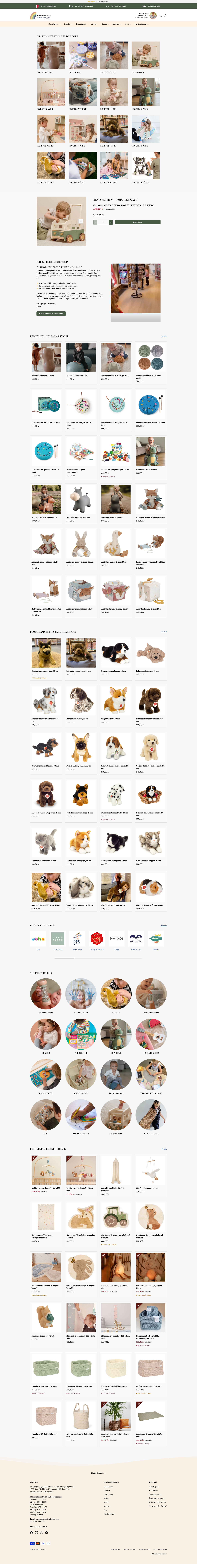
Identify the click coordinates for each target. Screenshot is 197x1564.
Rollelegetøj (80, 1093)
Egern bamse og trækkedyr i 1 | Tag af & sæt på (150, 563)
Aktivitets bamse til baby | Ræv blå (150, 517)
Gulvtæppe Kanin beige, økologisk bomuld (80, 1287)
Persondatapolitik (144, 1549)
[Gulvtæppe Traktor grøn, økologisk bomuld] (116, 1217)
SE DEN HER (98, 215)
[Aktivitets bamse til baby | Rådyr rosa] (46, 543)
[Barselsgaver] (51, 92)
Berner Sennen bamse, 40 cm (113, 671)
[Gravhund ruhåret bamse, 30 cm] (46, 747)
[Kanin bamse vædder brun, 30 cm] (46, 887)
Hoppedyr (116, 1053)
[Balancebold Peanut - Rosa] (46, 357)
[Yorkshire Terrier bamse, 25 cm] (81, 794)
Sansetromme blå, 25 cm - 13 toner (150, 423)
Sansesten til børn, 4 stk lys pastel (115, 376)
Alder (93, 24)
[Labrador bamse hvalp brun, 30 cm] (150, 700)
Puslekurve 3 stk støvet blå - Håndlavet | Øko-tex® (148, 1337)
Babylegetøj (46, 1012)
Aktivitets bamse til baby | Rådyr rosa (45, 563)
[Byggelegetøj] (151, 993)
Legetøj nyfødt (77, 109)
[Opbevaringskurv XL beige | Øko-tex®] (81, 1416)
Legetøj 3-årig (45, 145)
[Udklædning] (151, 1114)
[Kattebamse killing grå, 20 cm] (150, 842)
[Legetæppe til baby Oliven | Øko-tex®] (150, 1416)
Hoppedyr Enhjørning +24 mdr (44, 517)
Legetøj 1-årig (108, 109)
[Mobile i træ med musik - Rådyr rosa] (81, 1170)
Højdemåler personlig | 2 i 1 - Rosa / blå (115, 1337)
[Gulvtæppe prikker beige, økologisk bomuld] (46, 1217)
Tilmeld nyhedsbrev (157, 1502)
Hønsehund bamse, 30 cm (77, 719)
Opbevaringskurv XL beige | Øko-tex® (80, 1435)
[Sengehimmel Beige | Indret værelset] (116, 1170)
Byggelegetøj (151, 1012)
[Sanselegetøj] (114, 55)
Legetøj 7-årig (45, 182)
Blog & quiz (153, 1487)
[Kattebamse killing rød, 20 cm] (81, 842)
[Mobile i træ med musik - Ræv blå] (46, 1170)
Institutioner (140, 24)
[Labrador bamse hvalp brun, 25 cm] (46, 794)
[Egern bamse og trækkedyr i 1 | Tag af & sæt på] (150, 543)
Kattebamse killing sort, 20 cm (114, 861)
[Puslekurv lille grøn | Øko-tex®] (81, 1368)
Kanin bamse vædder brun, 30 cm (46, 905)
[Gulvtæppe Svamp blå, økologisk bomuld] (46, 1267)
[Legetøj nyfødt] (83, 92)
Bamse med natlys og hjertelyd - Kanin (149, 1287)
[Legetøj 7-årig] (51, 165)
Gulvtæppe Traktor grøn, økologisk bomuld (115, 1236)
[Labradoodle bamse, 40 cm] (150, 653)
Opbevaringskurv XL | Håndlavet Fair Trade (115, 1435)
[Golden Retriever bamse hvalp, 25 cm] (150, 747)
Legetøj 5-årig (108, 145)
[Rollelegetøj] (81, 1074)
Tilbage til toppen (97, 1473)
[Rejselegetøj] (45, 1074)
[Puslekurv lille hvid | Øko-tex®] (116, 1368)
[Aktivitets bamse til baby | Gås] (116, 543)
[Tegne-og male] (81, 1114)
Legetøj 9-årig (108, 182)
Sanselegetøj (107, 72)
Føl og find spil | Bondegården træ (115, 470)
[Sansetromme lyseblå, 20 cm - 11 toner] (46, 451)
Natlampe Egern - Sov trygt (43, 1336)
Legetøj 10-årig (140, 182)
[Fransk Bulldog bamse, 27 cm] (81, 747)
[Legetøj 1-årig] (114, 92)
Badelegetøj (81, 1012)
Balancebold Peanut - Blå (76, 376)
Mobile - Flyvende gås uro (147, 1188)
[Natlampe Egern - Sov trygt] (46, 1317)
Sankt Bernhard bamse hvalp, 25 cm (114, 767)
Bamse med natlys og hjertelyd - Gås (114, 1287)
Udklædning (151, 1133)
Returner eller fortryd (158, 1506)
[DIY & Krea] (83, 55)
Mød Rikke (153, 1491)
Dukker (46, 1053)
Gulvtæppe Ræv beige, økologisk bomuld (149, 1236)
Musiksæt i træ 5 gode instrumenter (75, 471)
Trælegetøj (116, 1133)
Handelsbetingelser (130, 1549)
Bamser (116, 1012)
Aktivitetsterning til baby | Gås (148, 609)
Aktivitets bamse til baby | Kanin (79, 562)
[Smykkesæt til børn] (151, 1074)
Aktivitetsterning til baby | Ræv (79, 609)
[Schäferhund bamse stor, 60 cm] (46, 653)
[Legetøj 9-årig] (114, 165)
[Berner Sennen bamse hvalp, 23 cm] (150, 794)
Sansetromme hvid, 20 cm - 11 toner (78, 424)
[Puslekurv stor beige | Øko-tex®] (150, 1368)
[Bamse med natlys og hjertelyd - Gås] (116, 1267)
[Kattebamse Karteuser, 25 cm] (46, 842)
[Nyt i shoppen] (51, 55)
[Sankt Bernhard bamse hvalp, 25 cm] (116, 747)
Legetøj (67, 24)
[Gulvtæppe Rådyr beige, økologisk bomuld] (81, 1217)
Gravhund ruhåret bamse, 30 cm (45, 766)
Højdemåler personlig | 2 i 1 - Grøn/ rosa (80, 1337)
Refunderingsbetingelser (159, 1554)
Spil (46, 1133)
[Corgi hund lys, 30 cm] (116, 700)
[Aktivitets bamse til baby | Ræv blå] (150, 499)
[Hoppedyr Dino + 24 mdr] (150, 451)
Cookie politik (115, 1549)
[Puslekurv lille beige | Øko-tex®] (46, 1416)
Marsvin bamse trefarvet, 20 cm (149, 905)
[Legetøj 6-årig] (146, 129)
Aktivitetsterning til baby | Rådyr (114, 609)
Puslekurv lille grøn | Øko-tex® (79, 1386)
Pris (127, 24)
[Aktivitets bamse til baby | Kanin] (81, 543)
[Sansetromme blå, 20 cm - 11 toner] (46, 404)
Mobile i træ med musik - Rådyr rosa (79, 1189)
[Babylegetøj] (45, 993)
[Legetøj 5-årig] (114, 129)
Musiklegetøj (151, 1053)
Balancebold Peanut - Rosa (43, 376)
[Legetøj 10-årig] (146, 165)
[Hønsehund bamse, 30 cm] (81, 700)
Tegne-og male (81, 1133)
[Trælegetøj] (116, 1114)
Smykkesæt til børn (151, 1093)
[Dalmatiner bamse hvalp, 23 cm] (116, 794)
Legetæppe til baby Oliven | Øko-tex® (149, 1435)
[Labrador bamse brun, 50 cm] (81, 653)
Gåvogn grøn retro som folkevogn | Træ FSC (123, 205)
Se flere (164, 925)
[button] (165, 15)
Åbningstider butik (157, 1498)
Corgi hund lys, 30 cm (110, 719)
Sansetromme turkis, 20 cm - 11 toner (114, 424)
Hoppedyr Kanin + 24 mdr (112, 517)
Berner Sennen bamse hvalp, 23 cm (149, 814)
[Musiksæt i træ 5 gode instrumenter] (81, 451)
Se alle (164, 336)
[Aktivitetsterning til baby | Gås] (150, 590)
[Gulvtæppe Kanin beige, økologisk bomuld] (81, 1267)
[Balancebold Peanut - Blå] (81, 357)
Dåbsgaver (138, 72)
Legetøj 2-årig (140, 109)
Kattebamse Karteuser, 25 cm (44, 861)
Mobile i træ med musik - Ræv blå (46, 1188)
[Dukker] (45, 1034)
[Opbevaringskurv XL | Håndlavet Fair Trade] (116, 1416)
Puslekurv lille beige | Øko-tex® (45, 1434)
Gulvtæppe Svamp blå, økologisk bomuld (45, 1287)
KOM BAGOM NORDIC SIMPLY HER (51, 313)
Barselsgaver (45, 109)
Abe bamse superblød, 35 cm (113, 905)
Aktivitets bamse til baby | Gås (113, 562)
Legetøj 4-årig (77, 145)
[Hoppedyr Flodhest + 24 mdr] (81, 499)
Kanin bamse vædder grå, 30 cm (79, 905)
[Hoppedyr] (116, 1034)
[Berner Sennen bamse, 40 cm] (116, 653)
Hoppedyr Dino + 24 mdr (146, 470)
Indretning (81, 24)
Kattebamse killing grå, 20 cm (148, 861)
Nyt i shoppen (45, 72)
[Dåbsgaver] (146, 55)
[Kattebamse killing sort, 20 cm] (116, 842)
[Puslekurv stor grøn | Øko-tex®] (46, 1368)
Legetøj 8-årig (77, 182)
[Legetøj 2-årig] (146, 92)
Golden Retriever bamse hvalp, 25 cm (150, 767)
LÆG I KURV (137, 222)
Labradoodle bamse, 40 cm (147, 671)
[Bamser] (116, 993)
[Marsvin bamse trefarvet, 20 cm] (150, 887)
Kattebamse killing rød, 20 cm (78, 861)
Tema (104, 24)
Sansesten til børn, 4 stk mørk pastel (148, 377)
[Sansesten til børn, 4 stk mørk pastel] (150, 357)
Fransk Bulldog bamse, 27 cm (78, 766)
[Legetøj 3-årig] (51, 129)
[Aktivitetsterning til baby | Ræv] (81, 590)
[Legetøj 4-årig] (83, 129)
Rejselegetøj (46, 1093)
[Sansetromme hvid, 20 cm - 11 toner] (81, 404)
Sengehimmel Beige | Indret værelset (112, 1189)
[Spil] (45, 1114)
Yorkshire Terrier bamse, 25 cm (79, 813)
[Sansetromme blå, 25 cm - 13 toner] (150, 404)
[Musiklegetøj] (151, 1034)
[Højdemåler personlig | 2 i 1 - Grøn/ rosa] (81, 1317)
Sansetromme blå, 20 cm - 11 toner (46, 423)
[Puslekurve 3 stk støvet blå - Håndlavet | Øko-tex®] (150, 1317)
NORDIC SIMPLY (40, 1549)
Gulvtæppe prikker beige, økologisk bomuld (42, 1236)
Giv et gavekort (155, 1494)
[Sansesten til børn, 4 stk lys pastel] (116, 357)
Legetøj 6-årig (140, 145)
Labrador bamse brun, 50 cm (78, 671)
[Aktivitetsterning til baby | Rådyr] (116, 590)
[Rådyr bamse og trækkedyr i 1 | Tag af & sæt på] (46, 590)
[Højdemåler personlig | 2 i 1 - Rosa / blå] (116, 1317)
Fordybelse (81, 1053)
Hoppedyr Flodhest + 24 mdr (78, 517)
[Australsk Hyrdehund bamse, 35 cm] (46, 700)
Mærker (116, 24)
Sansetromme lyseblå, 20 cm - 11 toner (45, 471)
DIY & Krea (75, 72)
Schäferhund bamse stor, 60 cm (45, 671)
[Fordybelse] (81, 1034)
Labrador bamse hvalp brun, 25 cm (46, 813)
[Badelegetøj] (81, 993)
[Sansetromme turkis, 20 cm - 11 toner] (116, 404)
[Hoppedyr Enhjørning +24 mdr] (46, 499)
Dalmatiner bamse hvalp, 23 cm (114, 813)
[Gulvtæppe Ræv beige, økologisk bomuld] (150, 1217)
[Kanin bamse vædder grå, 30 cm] (81, 887)
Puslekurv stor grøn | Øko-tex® (44, 1386)
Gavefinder (53, 24)
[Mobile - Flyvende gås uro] (150, 1170)
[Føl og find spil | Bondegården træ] (116, 451)
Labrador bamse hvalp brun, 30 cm (149, 720)
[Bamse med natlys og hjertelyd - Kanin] (150, 1267)
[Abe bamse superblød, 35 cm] (116, 887)
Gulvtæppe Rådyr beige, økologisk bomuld (80, 1236)
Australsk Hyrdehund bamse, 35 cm (45, 720)
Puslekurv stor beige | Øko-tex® (149, 1386)
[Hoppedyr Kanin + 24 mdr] (116, 499)
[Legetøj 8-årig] (83, 165)
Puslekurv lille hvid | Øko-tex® (114, 1386)
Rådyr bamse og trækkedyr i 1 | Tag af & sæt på (46, 610)
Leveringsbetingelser (160, 1549)
